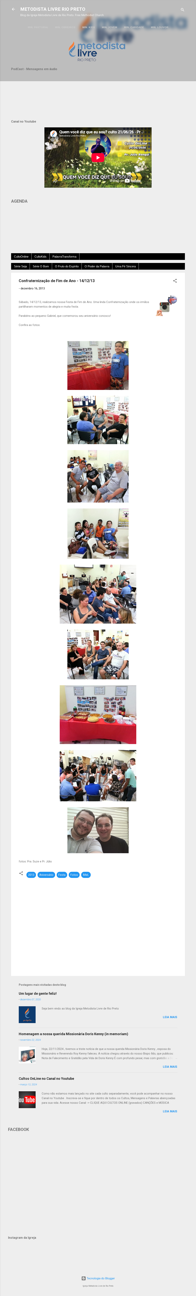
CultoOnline (21, 256)
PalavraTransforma (64, 256)
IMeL (86, 875)
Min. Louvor (159, 27)
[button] (175, 281)
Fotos (74, 875)
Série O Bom (41, 266)
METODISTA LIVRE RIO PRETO (52, 9)
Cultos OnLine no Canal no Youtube (46, 1079)
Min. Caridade (134, 27)
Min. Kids (88, 27)
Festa (61, 875)
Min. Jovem (109, 27)
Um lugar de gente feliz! (38, 993)
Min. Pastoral (38, 27)
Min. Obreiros (65, 27)
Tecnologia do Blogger (100, 1278)
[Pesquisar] (182, 10)
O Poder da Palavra (97, 266)
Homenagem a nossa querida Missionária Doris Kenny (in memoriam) (73, 1034)
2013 (31, 875)
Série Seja (20, 266)
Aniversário (46, 875)
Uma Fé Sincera (125, 266)
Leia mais (170, 1017)
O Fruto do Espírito (67, 266)
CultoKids (40, 256)
